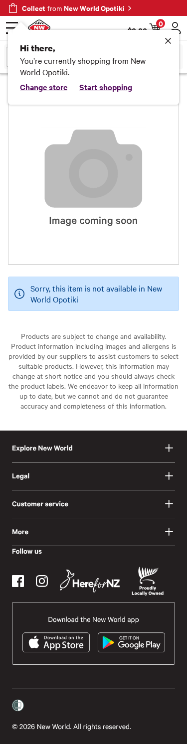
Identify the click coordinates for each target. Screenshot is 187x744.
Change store (43, 86)
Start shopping (105, 86)
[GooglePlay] (131, 642)
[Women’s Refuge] (18, 706)
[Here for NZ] (90, 581)
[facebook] (18, 581)
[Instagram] (42, 581)
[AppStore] (56, 642)
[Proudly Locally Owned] (148, 581)
